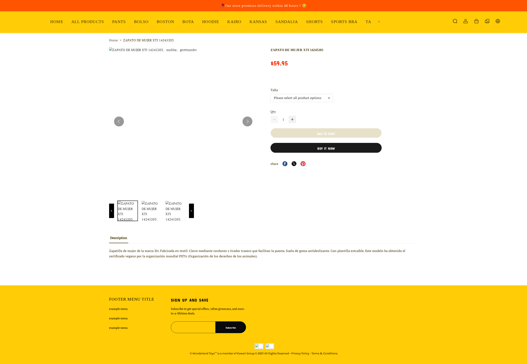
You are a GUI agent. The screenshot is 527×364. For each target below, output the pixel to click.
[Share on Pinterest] (303, 163)
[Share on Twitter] (293, 163)
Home (113, 40)
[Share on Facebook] (284, 163)
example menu (118, 309)
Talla (274, 90)
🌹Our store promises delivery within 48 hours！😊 (264, 6)
